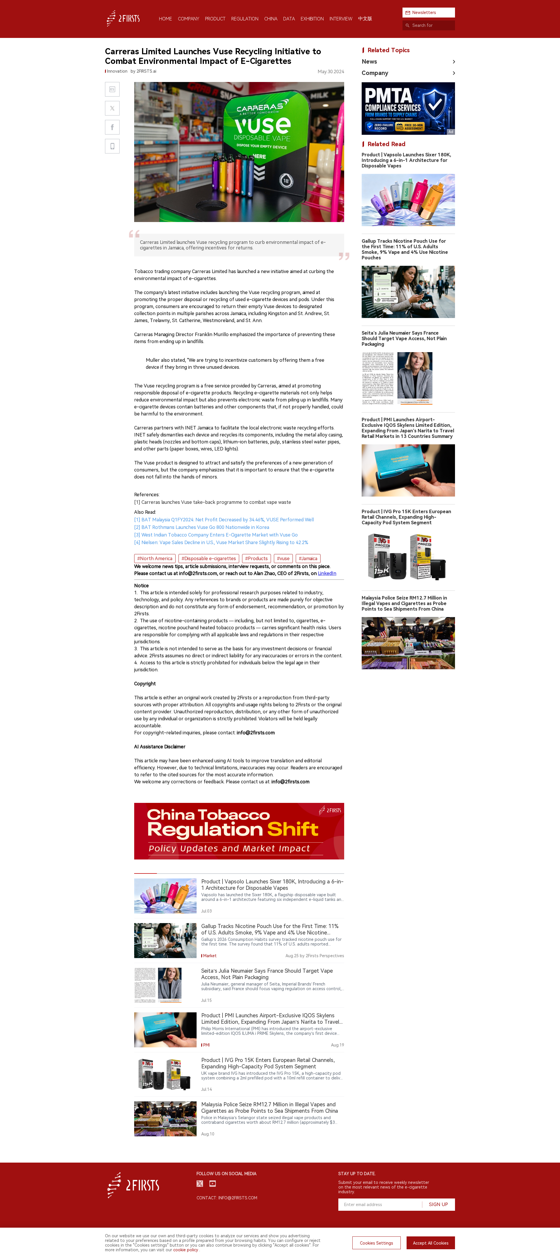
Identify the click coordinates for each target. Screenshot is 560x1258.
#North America (154, 558)
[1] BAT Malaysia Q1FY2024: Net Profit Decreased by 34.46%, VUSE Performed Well (224, 520)
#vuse (283, 558)
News (369, 61)
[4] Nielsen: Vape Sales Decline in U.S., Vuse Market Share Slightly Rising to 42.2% (221, 542)
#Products (256, 558)
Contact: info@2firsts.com (227, 1198)
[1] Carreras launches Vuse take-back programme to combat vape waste (212, 502)
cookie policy (185, 1249)
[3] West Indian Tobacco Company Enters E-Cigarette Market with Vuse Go (216, 535)
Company (375, 72)
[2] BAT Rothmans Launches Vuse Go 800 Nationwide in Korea (201, 527)
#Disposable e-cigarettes (209, 558)
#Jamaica (308, 558)
